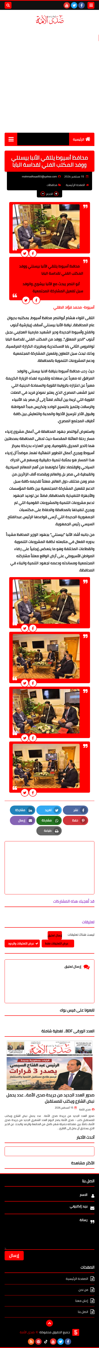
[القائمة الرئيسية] (11, 139)
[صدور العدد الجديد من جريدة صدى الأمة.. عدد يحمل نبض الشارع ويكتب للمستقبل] (49, 1065)
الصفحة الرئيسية (75, 185)
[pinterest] (38, 1341)
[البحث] (8, 5)
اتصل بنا (83, 1312)
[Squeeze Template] (75, 1332)
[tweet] (25, 253)
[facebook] (81, 5)
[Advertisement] (49, 78)
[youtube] (67, 5)
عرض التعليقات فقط (56, 943)
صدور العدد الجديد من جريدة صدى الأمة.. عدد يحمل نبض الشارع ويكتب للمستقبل (50, 1098)
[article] (49, 857)
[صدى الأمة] (49, 19)
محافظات (52, 185)
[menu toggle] (90, 5)
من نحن (83, 1290)
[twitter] (74, 5)
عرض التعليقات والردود (21, 943)
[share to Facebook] (33, 253)
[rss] (31, 1341)
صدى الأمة (85, 1109)
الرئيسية (78, 139)
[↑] (49, 1323)
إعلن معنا (81, 1301)
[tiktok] (46, 1341)
